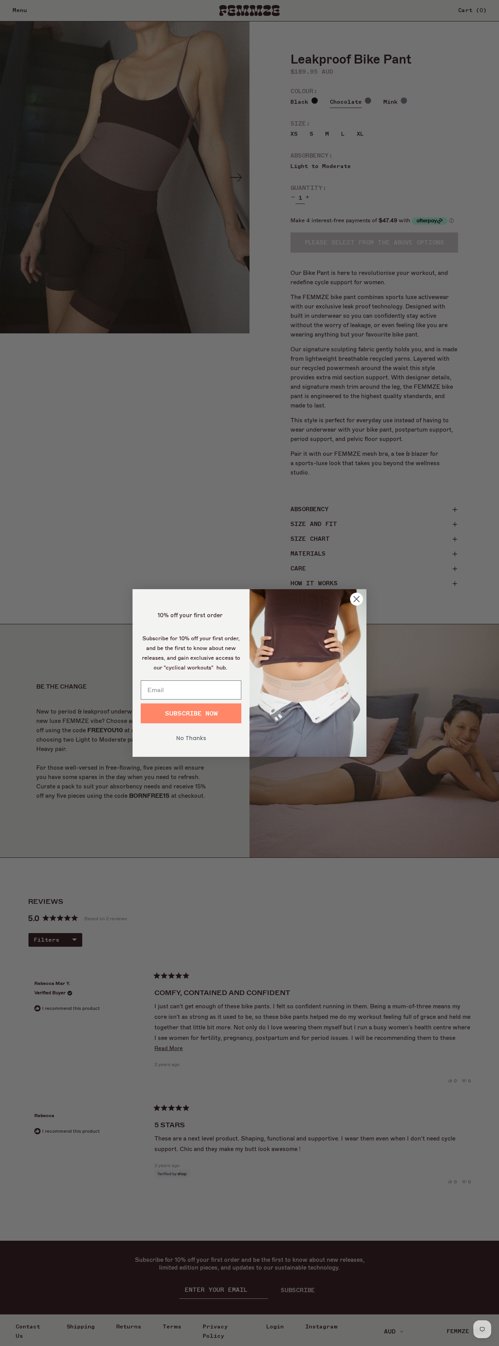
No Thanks (191, 738)
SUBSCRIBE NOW (191, 713)
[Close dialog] (356, 599)
